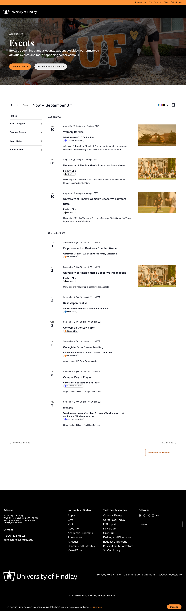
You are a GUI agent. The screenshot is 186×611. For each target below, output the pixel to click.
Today (25, 105)
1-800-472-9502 (14, 535)
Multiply (68, 407)
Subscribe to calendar (159, 452)
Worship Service (73, 132)
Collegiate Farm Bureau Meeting (83, 347)
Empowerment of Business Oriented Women (90, 248)
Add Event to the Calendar (51, 66)
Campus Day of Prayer (77, 377)
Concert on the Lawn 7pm (79, 327)
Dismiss (174, 606)
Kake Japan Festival (75, 303)
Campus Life (18, 66)
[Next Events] (17, 105)
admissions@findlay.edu (18, 539)
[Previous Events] (11, 105)
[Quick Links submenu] (182, 2)
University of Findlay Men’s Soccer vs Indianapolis (94, 273)
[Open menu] (181, 11)
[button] (162, 105)
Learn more (96, 606)
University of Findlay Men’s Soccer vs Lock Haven (94, 165)
